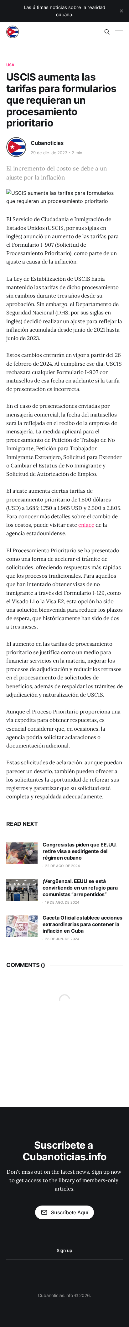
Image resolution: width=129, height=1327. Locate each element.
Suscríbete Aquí (69, 1212)
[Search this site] (107, 32)
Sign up (64, 1250)
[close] (121, 11)
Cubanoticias (47, 143)
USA (10, 64)
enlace (86, 524)
